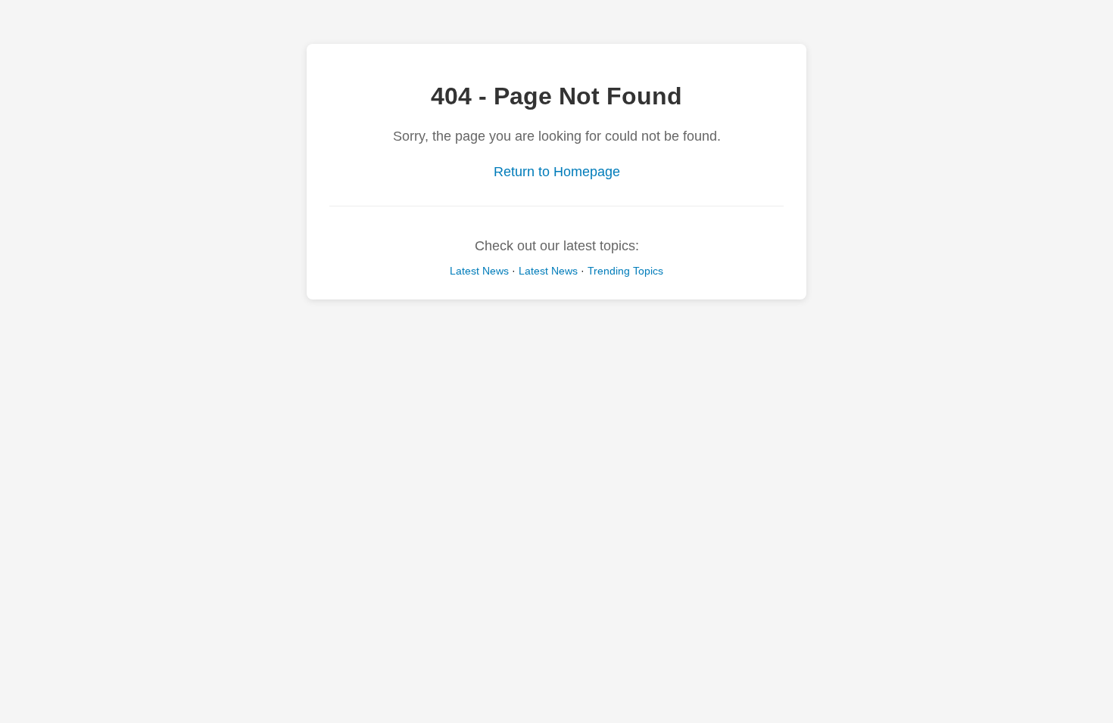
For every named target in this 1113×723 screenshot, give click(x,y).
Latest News (479, 271)
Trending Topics (625, 271)
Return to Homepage (557, 171)
